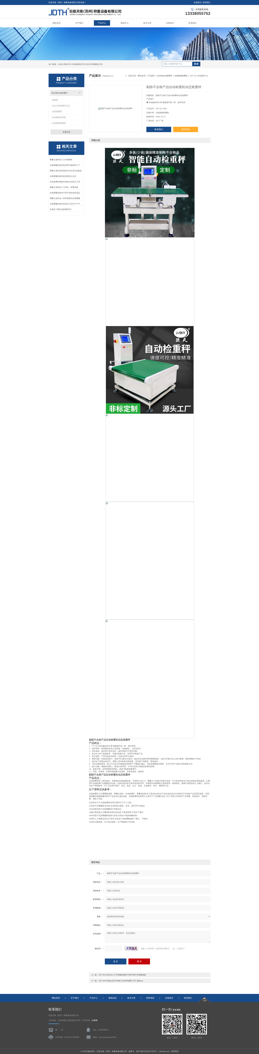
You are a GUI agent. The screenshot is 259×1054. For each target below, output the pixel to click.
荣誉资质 (150, 998)
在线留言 (197, 2)
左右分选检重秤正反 (61, 106)
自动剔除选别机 (59, 117)
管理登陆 (174, 1051)
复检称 (55, 100)
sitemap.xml (164, 1051)
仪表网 (94, 1020)
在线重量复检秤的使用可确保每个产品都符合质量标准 (66, 165)
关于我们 (79, 23)
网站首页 (57, 23)
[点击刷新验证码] (131, 948)
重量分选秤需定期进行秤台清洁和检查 (66, 171)
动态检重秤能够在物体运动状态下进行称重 (66, 182)
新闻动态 (112, 998)
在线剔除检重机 (59, 123)
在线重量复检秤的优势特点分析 (63, 176)
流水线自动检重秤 (59, 93)
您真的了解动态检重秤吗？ (61, 209)
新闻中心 (125, 23)
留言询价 (185, 129)
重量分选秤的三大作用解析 (61, 160)
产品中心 (102, 23)
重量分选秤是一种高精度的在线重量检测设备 (66, 198)
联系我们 (206, 2)
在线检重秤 (57, 111)
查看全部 (66, 132)
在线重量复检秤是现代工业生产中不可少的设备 (66, 204)
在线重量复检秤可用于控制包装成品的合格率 (66, 193)
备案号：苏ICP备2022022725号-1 (143, 1051)
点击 (79, 93)
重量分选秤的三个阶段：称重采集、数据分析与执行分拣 (66, 187)
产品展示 (151, 76)
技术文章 (147, 23)
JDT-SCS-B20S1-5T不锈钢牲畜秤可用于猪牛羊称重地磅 (122, 975)
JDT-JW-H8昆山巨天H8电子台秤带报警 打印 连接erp (121, 981)
